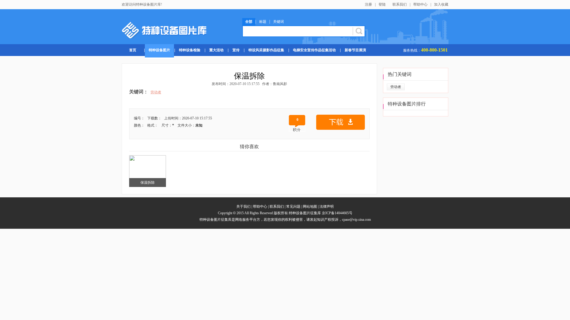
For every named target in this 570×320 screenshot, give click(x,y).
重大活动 (216, 50)
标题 (262, 22)
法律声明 (326, 206)
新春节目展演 (355, 50)
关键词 (278, 22)
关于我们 (243, 206)
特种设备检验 (189, 50)
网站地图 (310, 206)
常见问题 (293, 206)
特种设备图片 (159, 50)
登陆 (382, 4)
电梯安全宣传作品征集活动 (314, 50)
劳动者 (156, 92)
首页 (133, 50)
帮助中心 (420, 4)
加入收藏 (441, 4)
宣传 (236, 50)
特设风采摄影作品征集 (266, 50)
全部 (248, 22)
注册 (368, 4)
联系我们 (399, 4)
